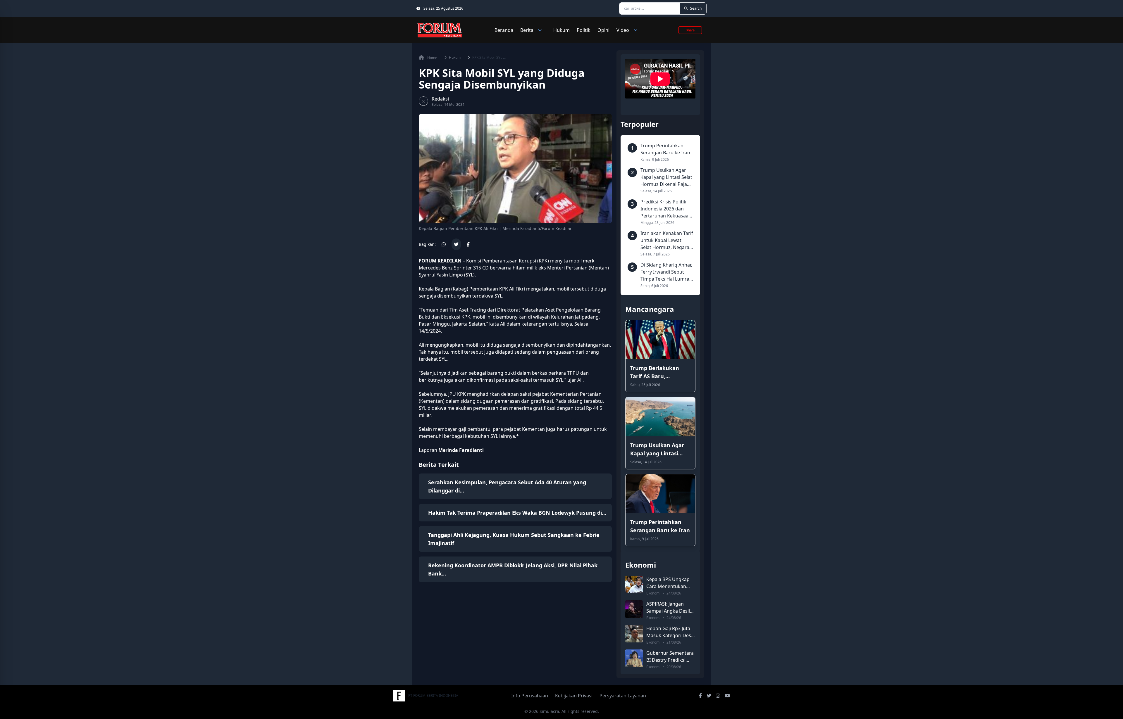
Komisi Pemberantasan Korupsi (501, 260)
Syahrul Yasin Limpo (441, 275)
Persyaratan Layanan (623, 695)
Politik (583, 30)
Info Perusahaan (529, 695)
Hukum (561, 30)
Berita (526, 30)
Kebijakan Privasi (573, 695)
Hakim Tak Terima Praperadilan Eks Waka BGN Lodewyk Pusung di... (517, 512)
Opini (603, 30)
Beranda (504, 30)
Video (622, 30)
